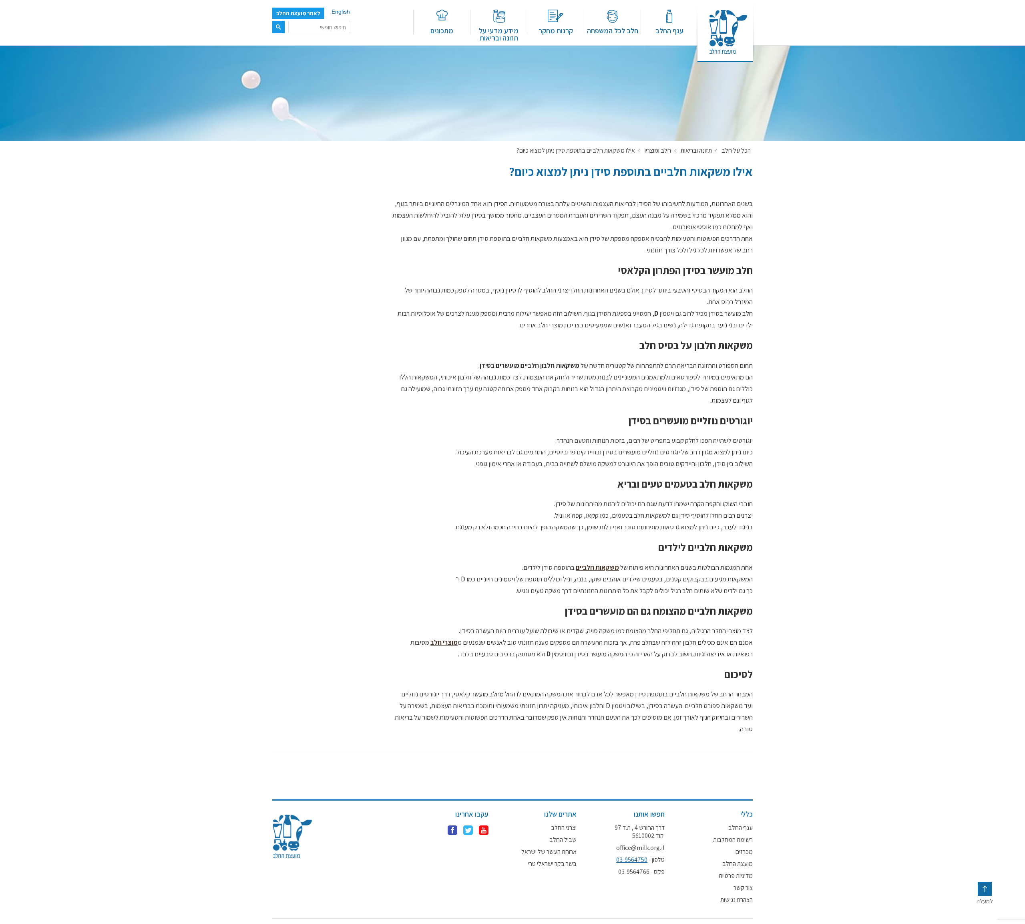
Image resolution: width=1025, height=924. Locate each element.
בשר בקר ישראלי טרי (552, 864)
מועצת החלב (737, 864)
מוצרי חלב (444, 642)
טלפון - (640, 860)
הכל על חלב (736, 150)
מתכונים (441, 30)
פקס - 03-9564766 (641, 872)
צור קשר (743, 888)
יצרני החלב (564, 828)
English (341, 11)
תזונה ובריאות (696, 150)
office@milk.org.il (640, 848)
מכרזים (744, 852)
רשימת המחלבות (733, 840)
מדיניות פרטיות (736, 876)
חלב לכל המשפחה (612, 30)
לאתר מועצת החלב (298, 13)
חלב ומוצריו (658, 150)
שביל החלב (563, 840)
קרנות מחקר (556, 30)
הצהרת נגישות (736, 900)
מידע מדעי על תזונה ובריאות (499, 34)
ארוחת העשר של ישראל (549, 852)
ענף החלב (669, 30)
